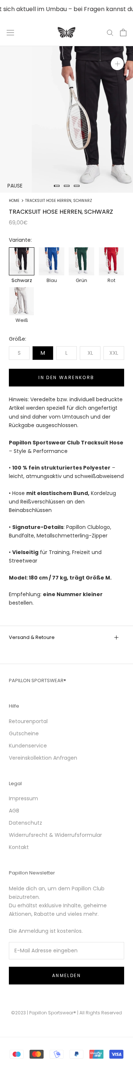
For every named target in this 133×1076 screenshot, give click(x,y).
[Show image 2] (66, 186)
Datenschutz (25, 822)
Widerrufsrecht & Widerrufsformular (55, 835)
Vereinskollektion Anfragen (43, 758)
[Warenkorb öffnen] (123, 32)
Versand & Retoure (32, 637)
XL (90, 353)
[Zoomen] (117, 63)
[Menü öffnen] (10, 32)
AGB (14, 810)
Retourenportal (28, 721)
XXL (113, 353)
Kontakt (19, 847)
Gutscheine (24, 733)
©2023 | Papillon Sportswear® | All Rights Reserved (66, 1013)
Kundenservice (28, 745)
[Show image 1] (56, 186)
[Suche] (110, 32)
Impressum (23, 798)
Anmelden (66, 975)
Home (14, 200)
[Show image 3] (76, 186)
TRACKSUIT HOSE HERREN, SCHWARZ (58, 200)
